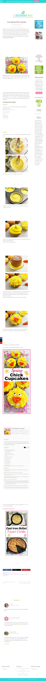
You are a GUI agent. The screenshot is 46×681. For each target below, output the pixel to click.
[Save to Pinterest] (1, 343)
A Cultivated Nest (23, 14)
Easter (22, 574)
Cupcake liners (5, 118)
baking (9, 574)
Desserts (9, 572)
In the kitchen (13, 572)
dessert (20, 33)
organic (17, 96)
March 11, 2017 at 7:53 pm (14, 618)
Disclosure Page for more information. (20, 78)
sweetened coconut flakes (10, 109)
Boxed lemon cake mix (7, 106)
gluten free (10, 96)
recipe (4, 575)
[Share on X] (1, 340)
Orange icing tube (6, 112)
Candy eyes (5, 113)
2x (26, 447)
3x (28, 447)
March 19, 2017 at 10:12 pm (14, 633)
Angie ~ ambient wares (13, 617)
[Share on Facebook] (1, 338)
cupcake (12, 574)
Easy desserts (26, 574)
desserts (18, 574)
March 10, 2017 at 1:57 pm (14, 605)
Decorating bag (5, 115)
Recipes (7, 575)
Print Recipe (16, 433)
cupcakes (4, 34)
